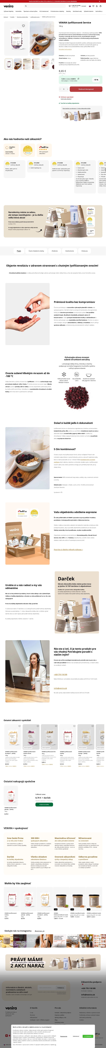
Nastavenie (63, 1036)
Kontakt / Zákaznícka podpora (63, 1012)
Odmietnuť (76, 1036)
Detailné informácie (65, 49)
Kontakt (84, 6)
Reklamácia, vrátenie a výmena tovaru (89, 1012)
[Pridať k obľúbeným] (16, 38)
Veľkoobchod (33, 1017)
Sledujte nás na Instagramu (18, 931)
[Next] (102, 738)
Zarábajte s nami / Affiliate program (39, 1020)
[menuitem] (9, 11)
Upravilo (97, 1044)
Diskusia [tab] (85, 251)
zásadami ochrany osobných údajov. (61, 992)
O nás (31, 1012)
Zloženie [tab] (55, 251)
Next (54, 38)
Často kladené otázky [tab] (36, 251)
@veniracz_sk (39, 931)
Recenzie (32, 1015)
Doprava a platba (59, 1015)
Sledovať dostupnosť (86, 89)
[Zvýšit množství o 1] (67, 89)
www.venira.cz (9, 1044)
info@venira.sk (88, 995)
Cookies (81, 1020)
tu (55, 1044)
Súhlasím (88, 1036)
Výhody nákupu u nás (60, 1017)
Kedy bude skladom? (66, 99)
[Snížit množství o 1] (60, 89)
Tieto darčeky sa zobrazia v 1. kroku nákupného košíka (76, 108)
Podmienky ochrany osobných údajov (89, 1015)
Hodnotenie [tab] (69, 251)
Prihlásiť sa (97, 6)
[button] (12, 919)
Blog (56, 1020)
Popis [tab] (19, 251)
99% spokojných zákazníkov (43, 152)
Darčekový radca (59, 1022)
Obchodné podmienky (85, 1017)
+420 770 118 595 (76, 5)
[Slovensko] (90, 6)
